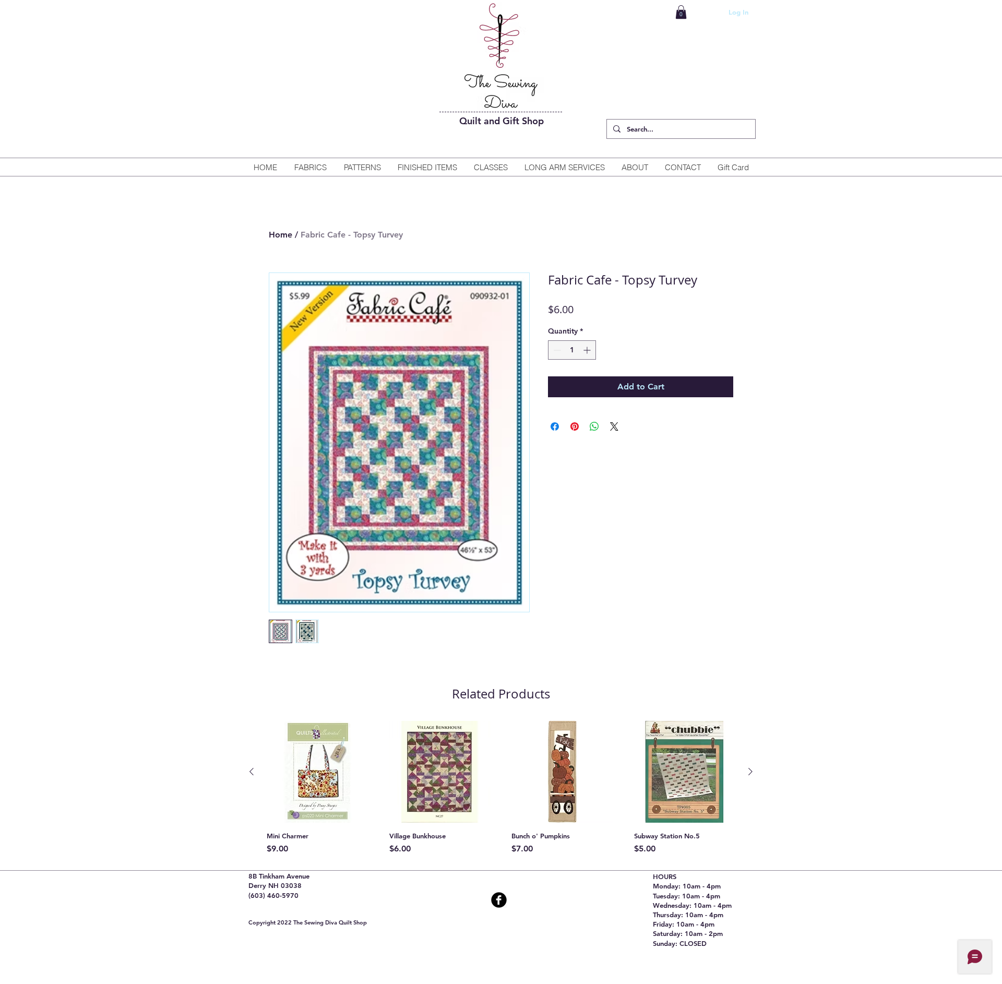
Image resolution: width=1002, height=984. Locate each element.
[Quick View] (317, 772)
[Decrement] (556, 350)
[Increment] (587, 350)
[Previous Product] (251, 771)
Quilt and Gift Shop (501, 121)
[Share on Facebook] (554, 426)
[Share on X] (614, 426)
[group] (501, 788)
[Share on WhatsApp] (594, 426)
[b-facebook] (499, 900)
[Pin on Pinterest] (574, 426)
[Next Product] (750, 771)
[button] (681, 12)
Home (280, 235)
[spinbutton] (572, 350)
